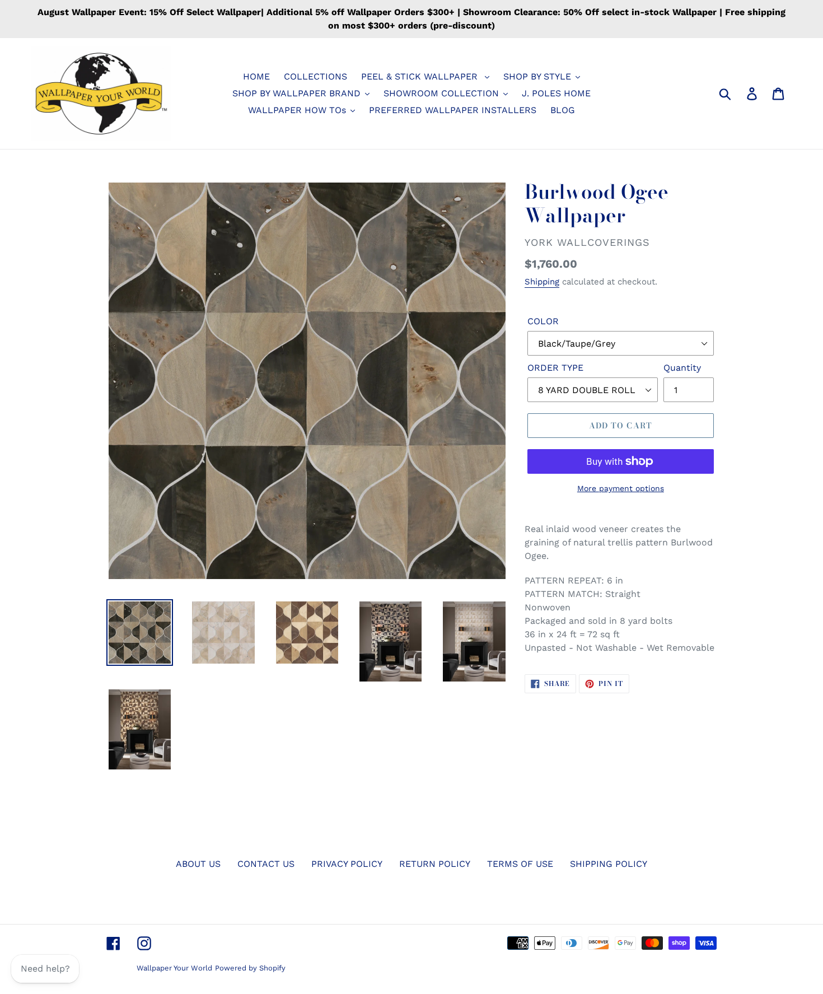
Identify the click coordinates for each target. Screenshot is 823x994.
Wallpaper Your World (174, 968)
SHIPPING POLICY (608, 863)
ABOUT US (198, 863)
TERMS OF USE (520, 863)
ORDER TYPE (555, 367)
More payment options (620, 488)
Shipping (542, 282)
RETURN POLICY (434, 863)
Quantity (682, 367)
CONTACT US (265, 863)
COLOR (543, 321)
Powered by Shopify (250, 968)
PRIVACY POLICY (346, 863)
